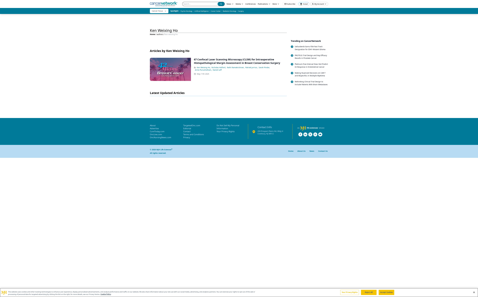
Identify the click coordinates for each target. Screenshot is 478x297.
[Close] (474, 292)
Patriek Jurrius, (251, 67)
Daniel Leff (217, 70)
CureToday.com (157, 131)
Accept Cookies (386, 292)
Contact (187, 131)
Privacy (186, 137)
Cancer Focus (157, 11)
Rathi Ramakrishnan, (235, 67)
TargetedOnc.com (191, 125)
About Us (301, 151)
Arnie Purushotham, (203, 70)
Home (152, 34)
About (153, 125)
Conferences (250, 4)
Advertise (154, 128)
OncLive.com (156, 134)
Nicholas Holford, (218, 67)
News (229, 4)
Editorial (187, 128)
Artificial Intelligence (201, 11)
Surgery (241, 11)
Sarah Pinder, (264, 67)
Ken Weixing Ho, (203, 67)
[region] (239, 292)
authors (160, 34)
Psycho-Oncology (186, 11)
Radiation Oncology (229, 11)
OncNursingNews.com (160, 137)
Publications (263, 4)
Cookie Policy (105, 294)
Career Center (216, 11)
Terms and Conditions (193, 134)
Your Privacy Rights (226, 131)
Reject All (369, 292)
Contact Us (323, 151)
